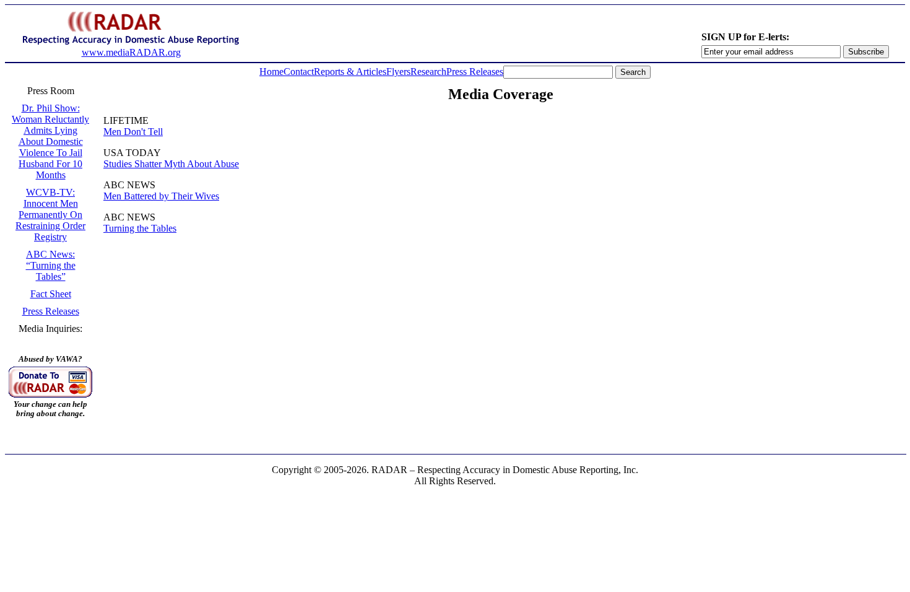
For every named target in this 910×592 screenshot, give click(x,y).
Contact (299, 71)
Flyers (398, 71)
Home (271, 71)
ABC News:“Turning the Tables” (51, 265)
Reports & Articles (350, 71)
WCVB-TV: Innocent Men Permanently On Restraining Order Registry (50, 214)
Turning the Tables (139, 228)
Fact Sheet (50, 294)
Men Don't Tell (133, 131)
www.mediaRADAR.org (131, 52)
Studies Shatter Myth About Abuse (171, 164)
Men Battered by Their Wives (161, 196)
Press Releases (474, 71)
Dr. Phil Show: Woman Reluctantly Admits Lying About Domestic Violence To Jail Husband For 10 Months (50, 141)
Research (428, 71)
